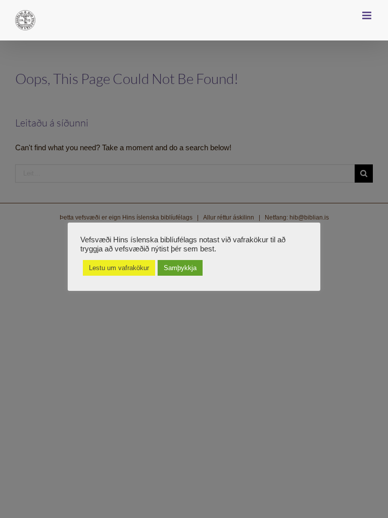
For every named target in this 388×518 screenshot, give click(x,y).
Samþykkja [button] (180, 268)
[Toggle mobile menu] (367, 15)
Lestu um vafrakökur (119, 268)
